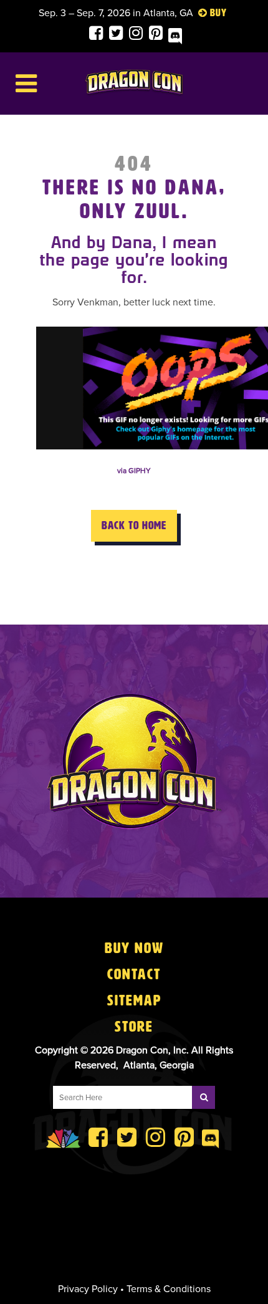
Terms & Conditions (169, 1289)
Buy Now (134, 948)
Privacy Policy (88, 1289)
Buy (218, 12)
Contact (134, 974)
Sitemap (134, 1000)
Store (134, 1027)
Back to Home (134, 525)
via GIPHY (134, 470)
